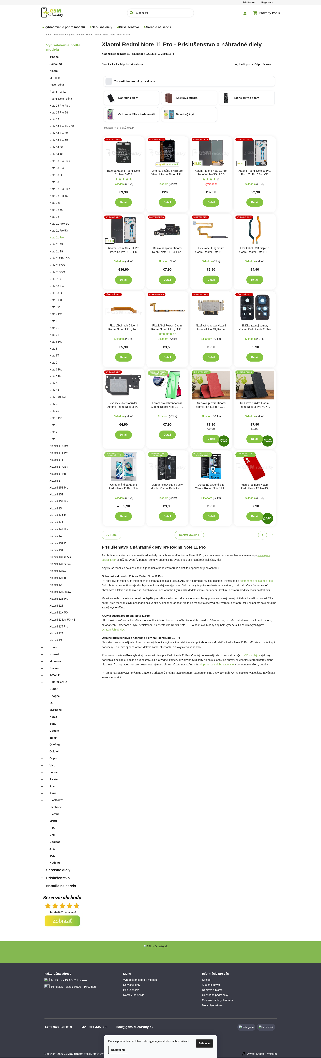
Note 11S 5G (57, 272)
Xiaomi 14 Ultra (59, 529)
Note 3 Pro (56, 418)
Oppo (53, 758)
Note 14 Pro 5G (59, 133)
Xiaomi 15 (56, 508)
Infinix (53, 737)
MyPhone (56, 709)
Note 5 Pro (56, 376)
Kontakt (206, 979)
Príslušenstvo (58, 878)
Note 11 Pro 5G (59, 230)
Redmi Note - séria (61, 98)
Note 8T (54, 355)
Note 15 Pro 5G (59, 112)
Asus (53, 793)
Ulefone (54, 814)
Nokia (53, 716)
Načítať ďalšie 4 (189, 535)
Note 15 (54, 119)
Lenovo (54, 772)
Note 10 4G (56, 300)
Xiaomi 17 (56, 480)
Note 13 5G (56, 175)
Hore (113, 535)
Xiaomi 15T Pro (59, 487)
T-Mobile (55, 675)
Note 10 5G (56, 293)
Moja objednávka (212, 1005)
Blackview (56, 800)
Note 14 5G (56, 147)
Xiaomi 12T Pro (59, 598)
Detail (123, 202)
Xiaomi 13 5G (58, 570)
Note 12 (54, 216)
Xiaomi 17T (56, 459)
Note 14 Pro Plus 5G (62, 126)
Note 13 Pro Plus (60, 161)
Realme (54, 668)
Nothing (55, 862)
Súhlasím (204, 1043)
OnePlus (55, 744)
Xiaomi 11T (56, 633)
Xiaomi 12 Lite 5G (60, 591)
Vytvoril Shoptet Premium (262, 1053)
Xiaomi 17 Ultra (59, 446)
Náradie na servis (61, 886)
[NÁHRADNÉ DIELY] (123, 152)
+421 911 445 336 (93, 1027)
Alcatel (54, 779)
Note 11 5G (56, 244)
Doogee (55, 696)
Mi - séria (55, 77)
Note (52, 439)
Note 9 (53, 321)
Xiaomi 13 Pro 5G (60, 557)
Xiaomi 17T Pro (59, 452)
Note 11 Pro (57, 237)
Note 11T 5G (57, 265)
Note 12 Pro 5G (59, 195)
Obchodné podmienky (215, 995)
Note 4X (54, 411)
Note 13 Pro (57, 168)
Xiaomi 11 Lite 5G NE (62, 619)
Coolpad (55, 841)
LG (51, 703)
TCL (52, 855)
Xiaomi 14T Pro (59, 515)
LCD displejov (251, 655)
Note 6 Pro (56, 369)
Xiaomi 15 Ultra (59, 501)
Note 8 (53, 348)
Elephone (56, 807)
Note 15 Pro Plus (60, 105)
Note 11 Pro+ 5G (59, 223)
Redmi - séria (58, 91)
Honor (54, 647)
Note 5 (53, 383)
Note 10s (55, 307)
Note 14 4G (56, 154)
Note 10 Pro (57, 286)
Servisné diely (58, 870)
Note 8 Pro (56, 341)
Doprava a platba (212, 990)
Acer (53, 786)
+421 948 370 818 (58, 1027)
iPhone (54, 56)
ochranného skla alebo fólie (256, 580)
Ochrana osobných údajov (217, 1000)
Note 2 (53, 432)
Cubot (53, 689)
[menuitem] (64, 27)
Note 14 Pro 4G (59, 140)
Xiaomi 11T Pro (59, 626)
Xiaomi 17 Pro (58, 473)
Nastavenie (118, 1049)
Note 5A (54, 390)
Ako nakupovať (211, 984)
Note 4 (53, 404)
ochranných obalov (113, 629)
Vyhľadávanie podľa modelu (63, 47)
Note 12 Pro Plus (60, 189)
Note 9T (54, 334)
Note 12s (55, 202)
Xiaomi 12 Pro (58, 577)
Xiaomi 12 (56, 584)
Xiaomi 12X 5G (59, 612)
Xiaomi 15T (56, 494)
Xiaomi (54, 70)
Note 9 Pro (56, 313)
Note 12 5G (56, 209)
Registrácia (267, 2)
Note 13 (54, 182)
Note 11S (55, 279)
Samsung (56, 64)
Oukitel (54, 751)
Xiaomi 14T (56, 522)
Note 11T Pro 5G (60, 258)
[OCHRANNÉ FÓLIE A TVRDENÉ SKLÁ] (167, 384)
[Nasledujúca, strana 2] (262, 535)
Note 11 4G (56, 251)
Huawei (54, 654)
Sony (53, 723)
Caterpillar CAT (59, 682)
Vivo (52, 765)
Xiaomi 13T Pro (59, 543)
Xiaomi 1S (56, 640)
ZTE (52, 848)
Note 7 (53, 362)
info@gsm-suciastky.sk (134, 1027)
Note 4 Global (58, 397)
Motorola (55, 661)
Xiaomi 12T (56, 605)
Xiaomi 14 (56, 536)
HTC (52, 827)
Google (54, 730)
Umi (52, 834)
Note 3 (53, 425)
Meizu (53, 821)
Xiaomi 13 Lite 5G (60, 564)
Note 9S (54, 327)
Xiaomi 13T (56, 550)
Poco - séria (57, 84)
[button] (189, 81)
